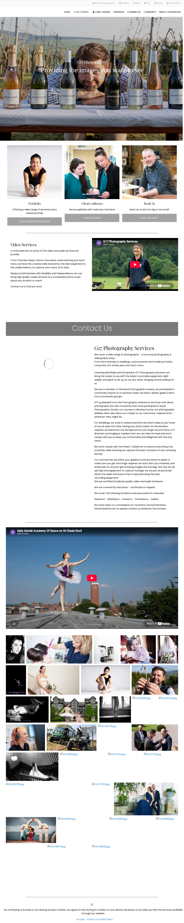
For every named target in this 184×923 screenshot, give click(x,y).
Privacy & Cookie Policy (100, 919)
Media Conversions (170, 11)
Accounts (82, 11)
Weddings (118, 11)
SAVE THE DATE (149, 218)
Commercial (134, 11)
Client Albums (102, 11)
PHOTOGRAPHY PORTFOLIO (34, 221)
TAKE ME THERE (92, 218)
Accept (80, 919)
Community (150, 11)
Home (67, 11)
